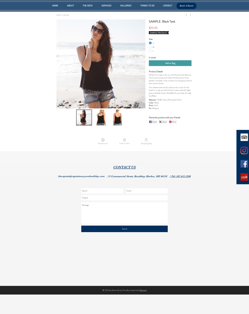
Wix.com (143, 290)
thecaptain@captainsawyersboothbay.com (81, 176)
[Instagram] (244, 150)
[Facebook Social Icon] (244, 164)
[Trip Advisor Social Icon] (244, 137)
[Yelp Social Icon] (244, 177)
